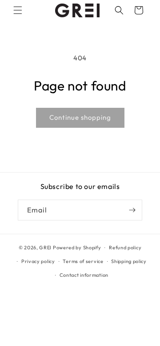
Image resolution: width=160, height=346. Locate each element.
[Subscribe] (132, 210)
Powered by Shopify (77, 247)
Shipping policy (129, 261)
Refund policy (125, 247)
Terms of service (83, 261)
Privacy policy (38, 261)
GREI (45, 247)
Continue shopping (80, 117)
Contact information (84, 275)
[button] (18, 10)
